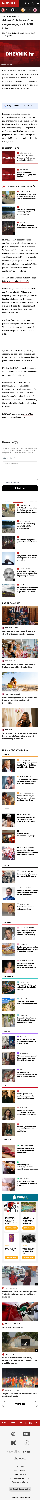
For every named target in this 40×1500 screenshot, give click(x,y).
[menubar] (33, 3)
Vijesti (7, 10)
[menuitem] (33, 3)
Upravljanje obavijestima (21, 1489)
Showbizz (28, 10)
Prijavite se (20, 488)
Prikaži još (20, 1404)
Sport (17, 10)
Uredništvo (20, 1467)
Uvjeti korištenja (20, 1474)
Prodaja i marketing (20, 1470)
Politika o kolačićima (20, 1482)
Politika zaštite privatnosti (20, 1478)
